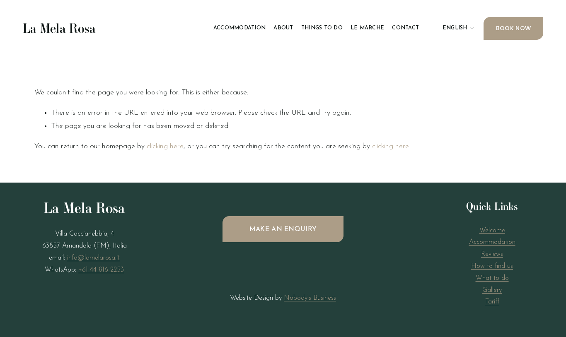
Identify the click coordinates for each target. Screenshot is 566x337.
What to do (492, 278)
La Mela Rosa (59, 28)
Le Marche (367, 28)
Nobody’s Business (310, 298)
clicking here (165, 146)
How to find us (492, 266)
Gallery (492, 290)
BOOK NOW (513, 28)
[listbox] (451, 28)
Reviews (492, 254)
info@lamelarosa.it (93, 258)
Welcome (492, 230)
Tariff (492, 301)
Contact (405, 28)
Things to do (322, 28)
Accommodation (239, 28)
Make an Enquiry (283, 229)
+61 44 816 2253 (101, 270)
